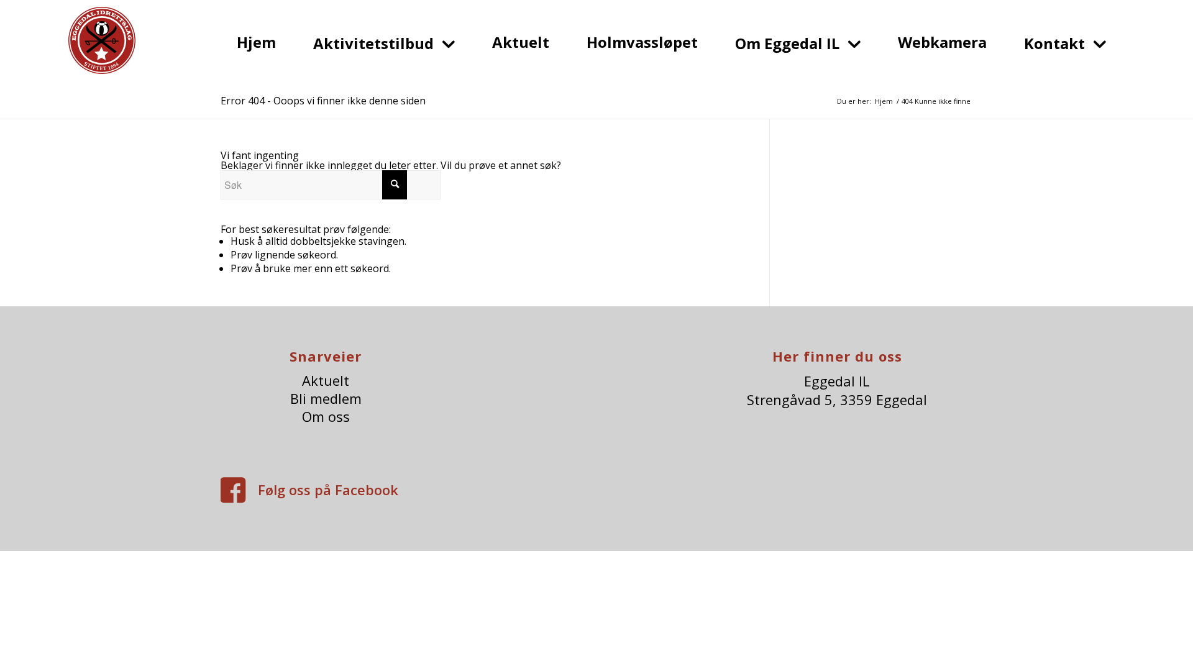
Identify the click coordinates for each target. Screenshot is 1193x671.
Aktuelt (325, 381)
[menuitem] (256, 42)
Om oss (326, 417)
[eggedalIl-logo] (101, 49)
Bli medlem (326, 399)
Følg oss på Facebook (328, 489)
